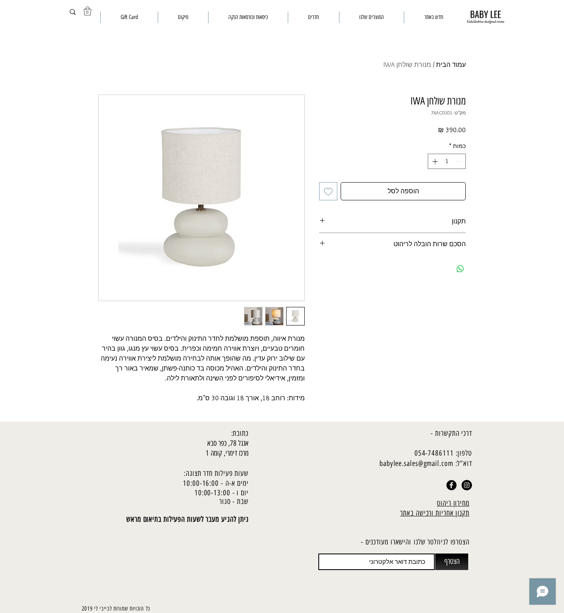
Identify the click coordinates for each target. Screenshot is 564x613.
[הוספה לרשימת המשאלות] (328, 191)
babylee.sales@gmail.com (416, 463)
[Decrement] (459, 161)
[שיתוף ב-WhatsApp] (460, 269)
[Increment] (434, 161)
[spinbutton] (446, 161)
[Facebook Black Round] (451, 485)
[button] (87, 11)
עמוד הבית (451, 65)
